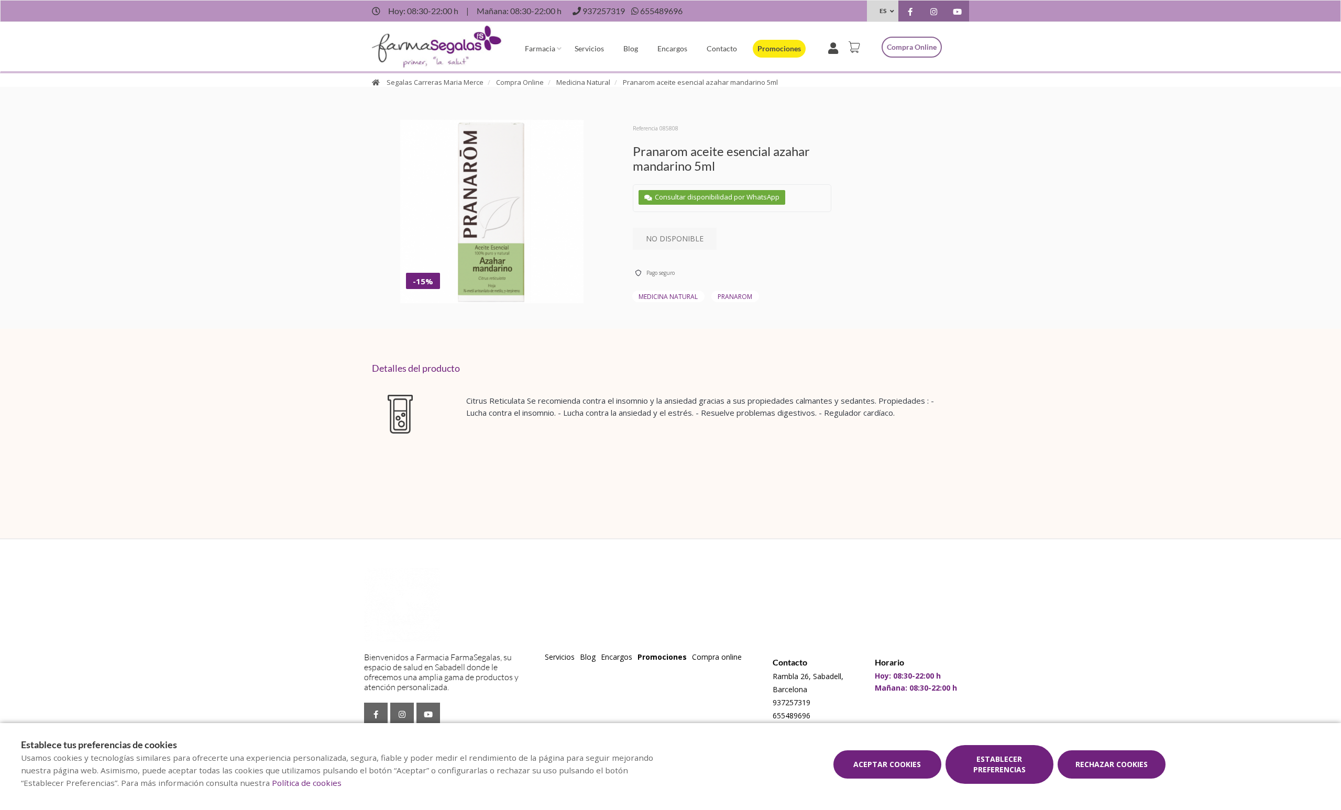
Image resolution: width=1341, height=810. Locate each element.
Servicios (589, 48)
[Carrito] (856, 47)
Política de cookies (307, 783)
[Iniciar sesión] (835, 47)
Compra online (912, 46)
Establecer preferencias (999, 764)
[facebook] (910, 12)
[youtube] (957, 12)
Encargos (672, 48)
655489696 (791, 715)
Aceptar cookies (887, 764)
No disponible (675, 238)
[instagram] (934, 12)
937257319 (791, 702)
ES (883, 11)
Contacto (722, 48)
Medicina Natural (583, 82)
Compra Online (520, 82)
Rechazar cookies (1111, 764)
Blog (630, 48)
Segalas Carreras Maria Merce (435, 82)
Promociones (779, 48)
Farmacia (540, 48)
